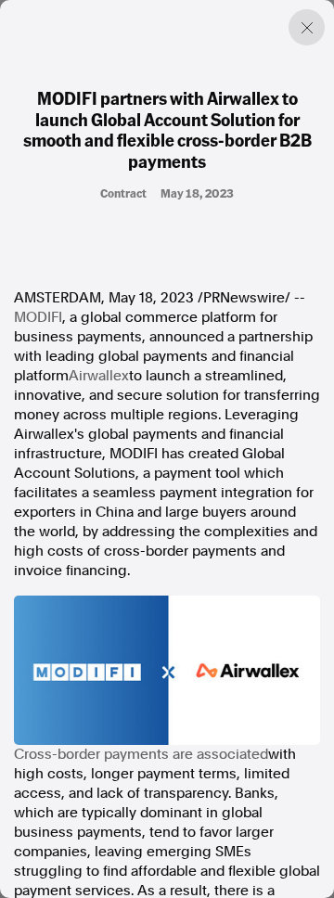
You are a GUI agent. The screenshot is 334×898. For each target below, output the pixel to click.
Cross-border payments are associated (141, 754)
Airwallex (99, 375)
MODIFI (38, 317)
